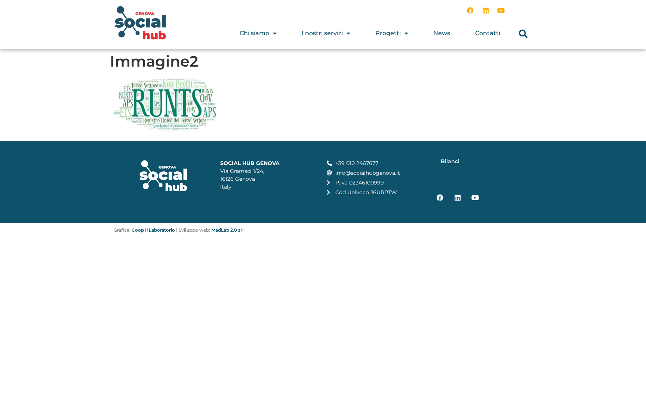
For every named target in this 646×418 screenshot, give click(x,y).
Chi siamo (254, 33)
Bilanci (450, 161)
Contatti (487, 33)
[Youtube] (501, 10)
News (441, 33)
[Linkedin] (485, 10)
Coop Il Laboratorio (153, 230)
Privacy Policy (454, 178)
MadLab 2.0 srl (227, 230)
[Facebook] (470, 10)
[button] (523, 34)
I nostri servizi (322, 33)
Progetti (388, 33)
